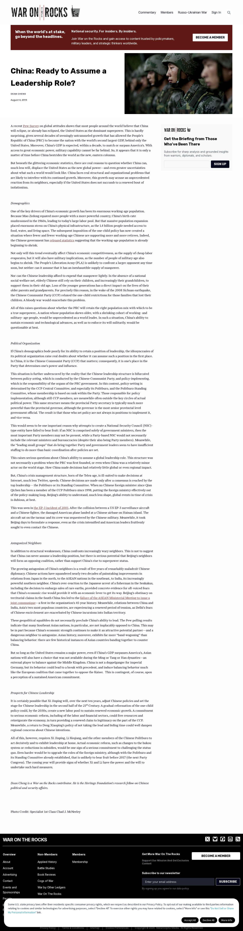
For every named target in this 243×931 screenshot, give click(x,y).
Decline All (208, 920)
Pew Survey (31, 126)
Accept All (190, 920)
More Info (226, 920)
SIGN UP (220, 164)
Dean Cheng (18, 94)
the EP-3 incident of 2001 (51, 508)
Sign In (216, 12)
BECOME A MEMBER (210, 37)
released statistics (62, 240)
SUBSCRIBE (228, 881)
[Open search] (229, 12)
